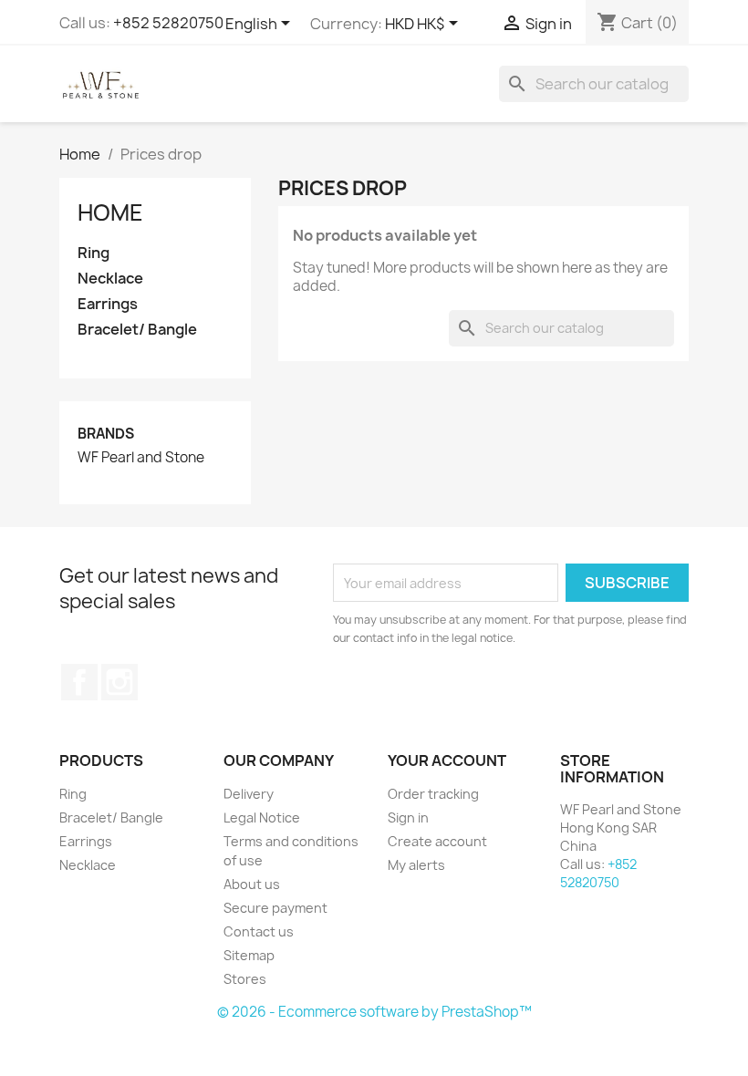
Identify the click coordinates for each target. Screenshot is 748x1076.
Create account (437, 841)
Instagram (119, 682)
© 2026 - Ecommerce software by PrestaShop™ (374, 1011)
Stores (244, 979)
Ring (93, 253)
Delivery (248, 793)
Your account (447, 760)
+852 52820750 (168, 23)
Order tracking (433, 793)
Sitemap (249, 955)
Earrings (108, 304)
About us (251, 884)
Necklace (110, 278)
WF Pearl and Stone (141, 458)
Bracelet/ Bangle (137, 329)
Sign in (408, 817)
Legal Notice (261, 817)
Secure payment (275, 907)
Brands (106, 433)
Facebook (79, 682)
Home (110, 212)
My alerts (416, 865)
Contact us (258, 931)
